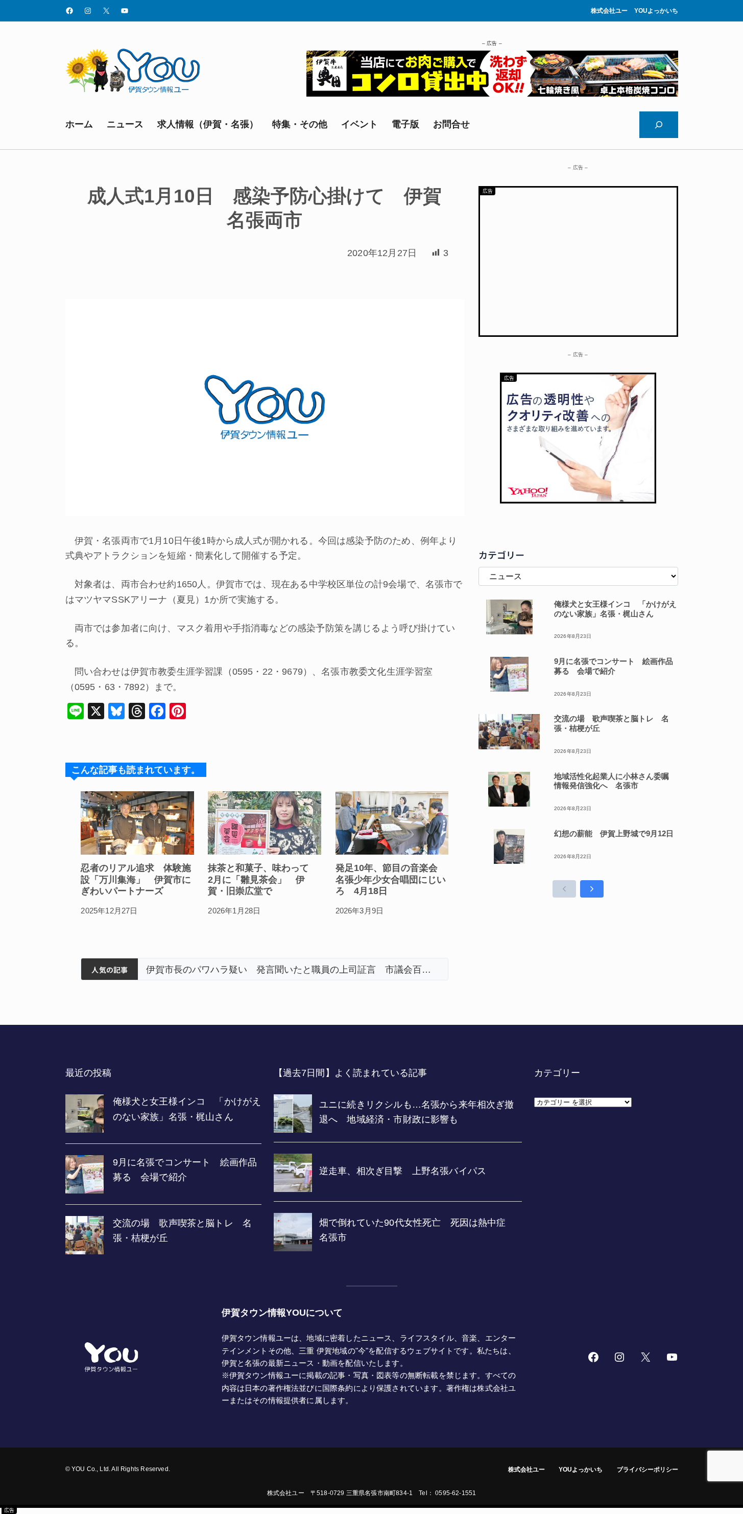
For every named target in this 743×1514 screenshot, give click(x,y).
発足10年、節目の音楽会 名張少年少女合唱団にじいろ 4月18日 (391, 879)
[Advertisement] (578, 259)
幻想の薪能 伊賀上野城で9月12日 (614, 833)
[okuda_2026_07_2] (492, 93)
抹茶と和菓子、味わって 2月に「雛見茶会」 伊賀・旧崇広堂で (263, 879)
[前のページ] (564, 889)
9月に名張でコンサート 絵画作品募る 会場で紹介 (613, 666)
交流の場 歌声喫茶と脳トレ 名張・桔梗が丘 (611, 723)
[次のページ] (592, 889)
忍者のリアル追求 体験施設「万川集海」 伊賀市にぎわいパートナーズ (136, 879)
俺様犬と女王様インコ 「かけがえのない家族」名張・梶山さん (615, 609)
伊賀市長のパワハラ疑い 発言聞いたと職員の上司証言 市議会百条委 (293, 970)
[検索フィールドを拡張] (658, 124)
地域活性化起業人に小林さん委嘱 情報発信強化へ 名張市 (615, 781)
